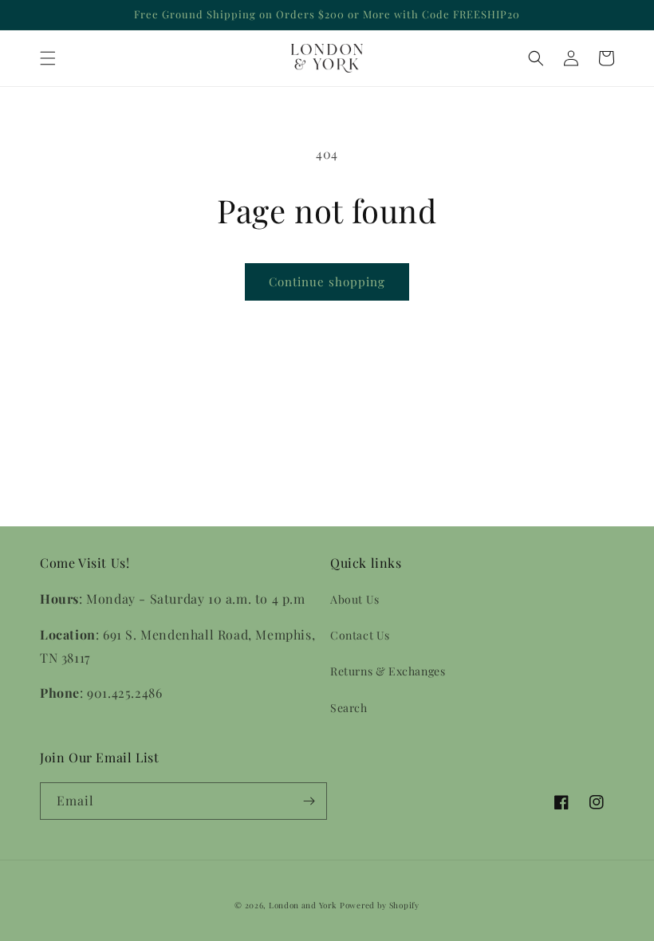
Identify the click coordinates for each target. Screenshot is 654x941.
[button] (47, 58)
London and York (303, 905)
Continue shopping (327, 281)
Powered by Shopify (380, 905)
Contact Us (360, 635)
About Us (355, 599)
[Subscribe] (308, 801)
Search (349, 707)
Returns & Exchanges (387, 671)
